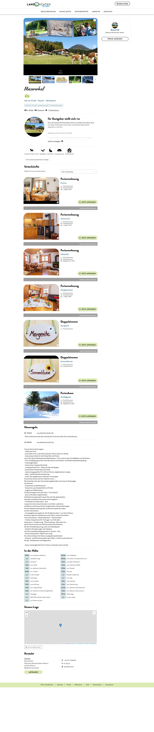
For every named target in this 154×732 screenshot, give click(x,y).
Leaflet (62, 648)
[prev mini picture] (26, 79)
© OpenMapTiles (92, 648)
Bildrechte (78, 689)
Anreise (96, 11)
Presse (68, 689)
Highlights (65, 11)
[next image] (94, 46)
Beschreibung (48, 11)
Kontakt (108, 11)
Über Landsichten (47, 689)
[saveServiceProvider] (94, 20)
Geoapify (72, 648)
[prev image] (26, 46)
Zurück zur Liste (122, 3)
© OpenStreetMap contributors (81, 648)
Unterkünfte (81, 11)
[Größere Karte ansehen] (94, 617)
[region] (60, 632)
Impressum (109, 689)
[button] (79, 176)
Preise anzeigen (115, 39)
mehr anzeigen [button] (54, 141)
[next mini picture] (95, 79)
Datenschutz (97, 689)
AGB (87, 689)
